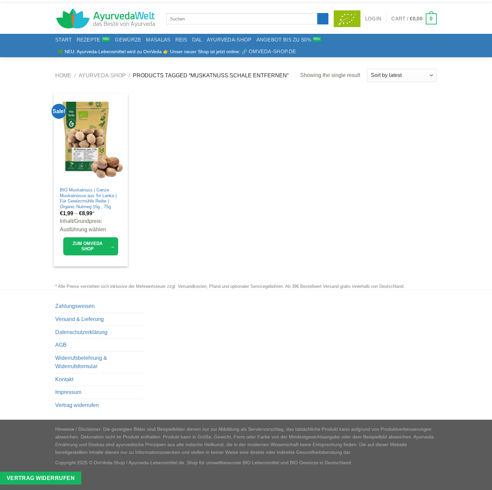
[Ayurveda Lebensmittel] (105, 18)
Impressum (68, 392)
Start (63, 40)
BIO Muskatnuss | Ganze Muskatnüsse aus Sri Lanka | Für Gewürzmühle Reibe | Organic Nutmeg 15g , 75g (88, 198)
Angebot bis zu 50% (283, 40)
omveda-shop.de (272, 51)
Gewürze (128, 40)
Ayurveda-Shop (229, 40)
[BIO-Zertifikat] (347, 18)
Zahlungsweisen (75, 306)
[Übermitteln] (322, 18)
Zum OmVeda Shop (94, 246)
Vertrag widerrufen (77, 405)
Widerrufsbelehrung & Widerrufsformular (81, 362)
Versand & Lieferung (79, 319)
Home (63, 75)
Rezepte (88, 40)
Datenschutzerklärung (81, 332)
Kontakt (64, 379)
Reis (181, 40)
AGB (61, 345)
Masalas (158, 40)
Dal (197, 40)
